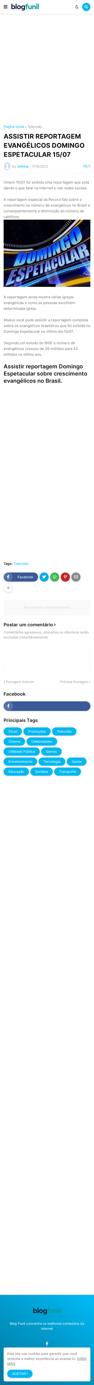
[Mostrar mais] (8, 588)
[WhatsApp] (54, 577)
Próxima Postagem (74, 682)
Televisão (34, 126)
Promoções (37, 731)
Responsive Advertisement (47, 607)
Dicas (12, 731)
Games (51, 751)
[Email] (76, 577)
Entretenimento (20, 761)
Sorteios (41, 771)
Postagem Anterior (20, 682)
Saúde (77, 761)
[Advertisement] (47, 70)
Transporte (67, 771)
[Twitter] (44, 577)
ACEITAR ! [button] (20, 1374)
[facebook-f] (47, 706)
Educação (16, 771)
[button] (5, 7)
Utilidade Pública (21, 751)
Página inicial (14, 126)
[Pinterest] (65, 577)
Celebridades (41, 741)
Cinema (14, 741)
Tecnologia (51, 761)
